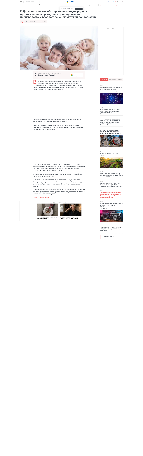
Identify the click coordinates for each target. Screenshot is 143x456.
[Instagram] (120, 2)
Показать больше (109, 236)
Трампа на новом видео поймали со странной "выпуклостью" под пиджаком (110, 228)
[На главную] (71, 2)
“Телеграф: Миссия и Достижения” (86, 5)
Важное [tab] (120, 79)
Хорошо (79, 8)
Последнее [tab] (104, 79)
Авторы (104, 5)
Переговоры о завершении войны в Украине (34, 5)
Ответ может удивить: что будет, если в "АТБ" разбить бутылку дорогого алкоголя (110, 111)
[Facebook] (108, 2)
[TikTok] (122, 2)
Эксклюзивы (69, 5)
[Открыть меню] (21, 2)
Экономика (121, 5)
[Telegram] (113, 2)
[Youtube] (115, 2)
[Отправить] (37, 2)
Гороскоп (112, 5)
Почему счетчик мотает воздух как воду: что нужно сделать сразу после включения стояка (110, 131)
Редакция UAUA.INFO (30, 21)
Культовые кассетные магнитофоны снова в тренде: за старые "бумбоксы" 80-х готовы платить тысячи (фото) (111, 206)
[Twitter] (118, 2)
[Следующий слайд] (123, 5)
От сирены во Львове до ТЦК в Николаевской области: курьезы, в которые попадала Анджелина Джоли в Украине (111, 121)
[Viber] (110, 1)
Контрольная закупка (56, 5)
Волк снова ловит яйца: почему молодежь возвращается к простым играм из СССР (111, 175)
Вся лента (103, 83)
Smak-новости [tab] (112, 79)
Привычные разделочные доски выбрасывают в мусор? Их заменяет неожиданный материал (111, 184)
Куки (70, 8)
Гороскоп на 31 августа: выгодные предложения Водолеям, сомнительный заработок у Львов (111, 89)
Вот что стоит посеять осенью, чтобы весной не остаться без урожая (109, 153)
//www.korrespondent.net (41, 197)
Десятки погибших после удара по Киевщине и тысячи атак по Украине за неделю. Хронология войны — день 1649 (111, 195)
